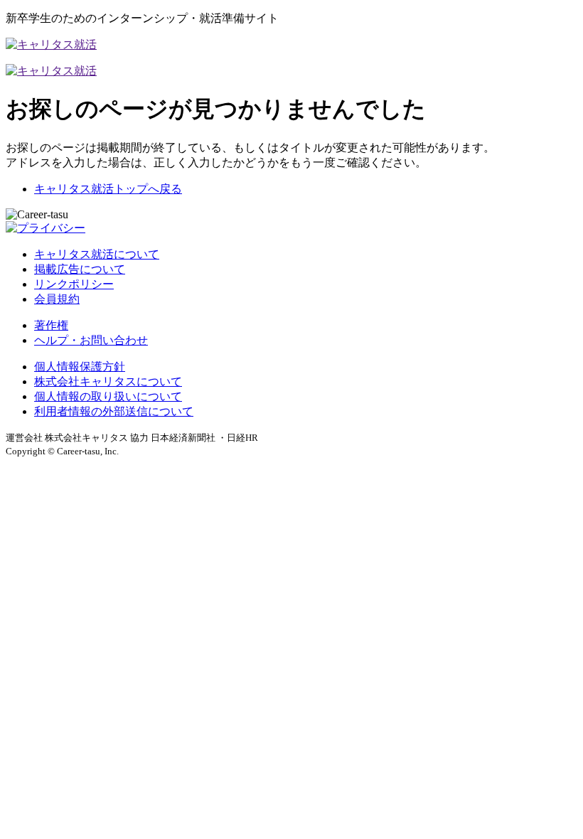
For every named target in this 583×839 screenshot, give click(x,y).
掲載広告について (79, 269)
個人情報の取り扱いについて (108, 396)
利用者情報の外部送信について (113, 411)
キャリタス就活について (96, 254)
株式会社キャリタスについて (108, 381)
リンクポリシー (74, 284)
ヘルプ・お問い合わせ (91, 340)
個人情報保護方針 (79, 366)
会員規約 (57, 299)
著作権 (51, 325)
